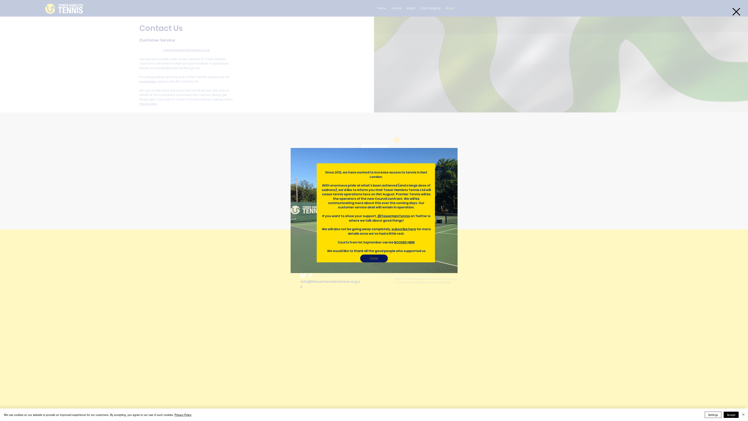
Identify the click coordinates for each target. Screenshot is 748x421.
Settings (713, 415)
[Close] (743, 415)
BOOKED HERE (404, 242)
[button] (736, 12)
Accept (731, 415)
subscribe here (404, 229)
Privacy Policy (183, 415)
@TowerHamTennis (393, 216)
